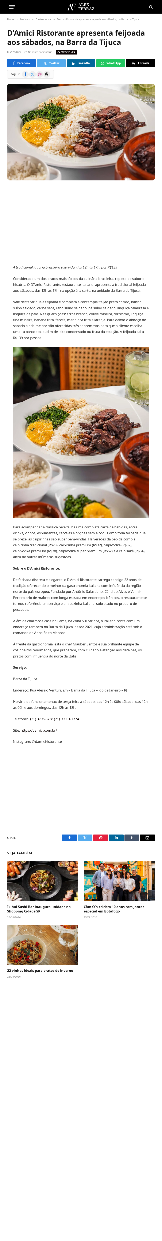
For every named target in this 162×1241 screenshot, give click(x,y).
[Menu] (12, 7)
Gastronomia (66, 52)
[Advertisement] (81, 223)
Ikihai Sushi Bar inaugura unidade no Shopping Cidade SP (39, 909)
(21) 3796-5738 (41, 718)
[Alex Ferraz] (81, 7)
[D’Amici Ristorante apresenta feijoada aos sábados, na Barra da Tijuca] (81, 132)
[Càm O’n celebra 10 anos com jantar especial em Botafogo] (119, 881)
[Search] (150, 7)
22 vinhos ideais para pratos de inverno (40, 970)
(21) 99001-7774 (66, 718)
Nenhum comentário (40, 52)
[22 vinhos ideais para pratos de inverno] (42, 945)
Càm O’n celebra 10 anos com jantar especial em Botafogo (114, 909)
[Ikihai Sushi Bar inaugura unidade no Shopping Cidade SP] (42, 881)
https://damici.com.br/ (39, 730)
